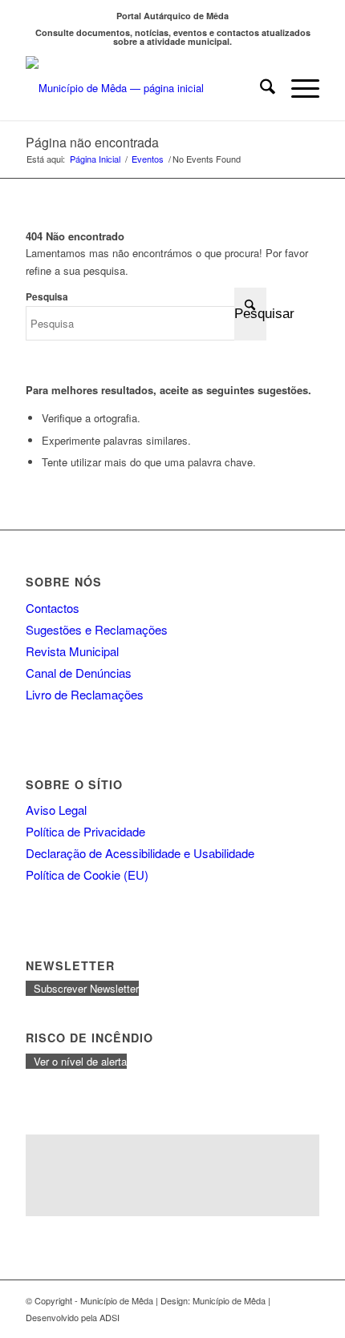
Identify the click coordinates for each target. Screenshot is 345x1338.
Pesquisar (250, 313)
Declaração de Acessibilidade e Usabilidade (140, 852)
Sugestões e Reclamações (97, 629)
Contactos (52, 607)
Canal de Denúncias (79, 672)
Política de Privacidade (85, 831)
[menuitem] (259, 88)
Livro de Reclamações (85, 694)
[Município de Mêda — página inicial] (143, 88)
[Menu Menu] (297, 88)
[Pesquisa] (259, 88)
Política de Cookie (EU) (87, 874)
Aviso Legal (56, 809)
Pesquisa (47, 297)
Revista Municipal (72, 651)
